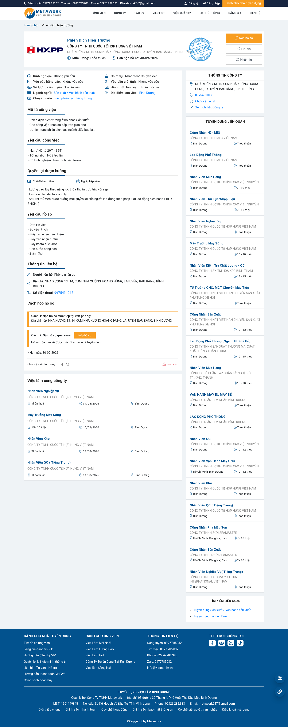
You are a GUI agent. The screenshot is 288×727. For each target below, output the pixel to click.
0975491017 (63, 293)
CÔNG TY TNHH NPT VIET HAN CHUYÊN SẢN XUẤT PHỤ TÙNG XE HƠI (225, 295)
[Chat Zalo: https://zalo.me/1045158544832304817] (230, 643)
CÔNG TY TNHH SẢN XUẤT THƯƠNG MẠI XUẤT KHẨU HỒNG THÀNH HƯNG (222, 349)
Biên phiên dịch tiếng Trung (73, 98)
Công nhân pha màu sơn (208, 527)
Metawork (154, 721)
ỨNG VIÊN (99, 13)
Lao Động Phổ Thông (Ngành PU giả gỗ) (220, 341)
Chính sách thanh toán (81, 709)
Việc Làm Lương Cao (100, 649)
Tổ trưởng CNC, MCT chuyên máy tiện (219, 288)
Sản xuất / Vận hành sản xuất (74, 93)
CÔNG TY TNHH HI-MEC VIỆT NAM (213, 138)
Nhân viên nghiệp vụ (43, 391)
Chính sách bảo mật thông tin (153, 709)
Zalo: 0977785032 (159, 662)
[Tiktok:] (240, 643)
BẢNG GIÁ (234, 13)
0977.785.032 (81, 3)
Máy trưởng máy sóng (44, 415)
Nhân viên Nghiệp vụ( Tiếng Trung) (216, 572)
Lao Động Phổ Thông (206, 155)
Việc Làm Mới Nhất (98, 643)
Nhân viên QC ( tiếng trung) (49, 462)
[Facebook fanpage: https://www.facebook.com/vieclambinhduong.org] (212, 643)
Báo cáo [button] (172, 364)
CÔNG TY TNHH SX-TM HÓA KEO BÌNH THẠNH (222, 271)
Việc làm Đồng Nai (98, 668)
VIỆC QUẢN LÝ (182, 13)
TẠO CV (139, 13)
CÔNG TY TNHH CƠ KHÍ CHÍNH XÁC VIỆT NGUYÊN (224, 182)
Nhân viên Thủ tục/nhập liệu (212, 199)
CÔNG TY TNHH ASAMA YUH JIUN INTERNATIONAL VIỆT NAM (213, 579)
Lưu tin (246, 49)
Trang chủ (31, 25)
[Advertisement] (103, 513)
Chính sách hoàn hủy (38, 680)
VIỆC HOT (159, 13)
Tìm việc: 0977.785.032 (162, 649)
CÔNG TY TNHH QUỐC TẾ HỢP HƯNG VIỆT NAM (104, 46)
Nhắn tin (246, 60)
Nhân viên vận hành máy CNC (212, 461)
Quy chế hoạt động (114, 709)
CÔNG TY (120, 13)
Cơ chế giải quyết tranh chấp (197, 709)
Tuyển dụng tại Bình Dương (212, 616)
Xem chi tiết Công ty (209, 107)
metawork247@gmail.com (217, 703)
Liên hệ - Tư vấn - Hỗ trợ (40, 668)
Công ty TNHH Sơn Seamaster (213, 533)
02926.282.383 (108, 3)
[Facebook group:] (221, 643)
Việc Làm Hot (95, 655)
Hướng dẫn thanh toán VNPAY (44, 674)
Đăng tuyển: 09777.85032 (164, 643)
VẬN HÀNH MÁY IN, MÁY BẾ (211, 395)
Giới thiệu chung (50, 709)
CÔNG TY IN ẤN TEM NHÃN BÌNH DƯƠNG (218, 400)
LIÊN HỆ (255, 13)
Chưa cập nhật (205, 101)
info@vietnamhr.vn (160, 668)
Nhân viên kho (38, 439)
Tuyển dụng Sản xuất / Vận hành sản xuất (222, 610)
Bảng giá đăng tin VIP (38, 649)
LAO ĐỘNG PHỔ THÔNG (208, 417)
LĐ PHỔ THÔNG (209, 13)
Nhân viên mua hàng (205, 177)
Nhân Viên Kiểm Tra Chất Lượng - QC (217, 265)
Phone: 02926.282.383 (162, 655)
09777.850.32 (51, 3)
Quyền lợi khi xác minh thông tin (45, 662)
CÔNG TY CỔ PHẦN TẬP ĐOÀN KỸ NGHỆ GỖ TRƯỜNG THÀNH (220, 375)
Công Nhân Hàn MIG (205, 133)
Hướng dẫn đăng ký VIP (40, 655)
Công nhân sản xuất (205, 314)
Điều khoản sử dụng (235, 709)
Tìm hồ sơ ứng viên (37, 643)
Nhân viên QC (200, 439)
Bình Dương (147, 93)
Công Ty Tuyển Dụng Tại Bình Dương (110, 662)
